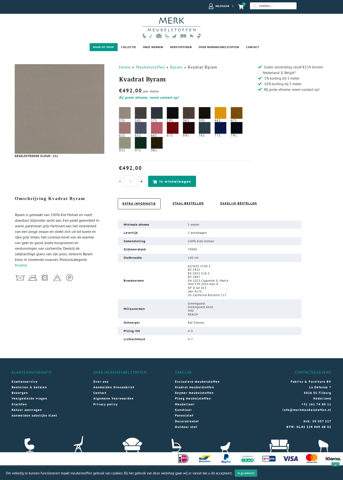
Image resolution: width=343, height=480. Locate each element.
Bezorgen (20, 393)
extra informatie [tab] (139, 204)
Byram (176, 67)
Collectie (128, 47)
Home (125, 67)
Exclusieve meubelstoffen (197, 382)
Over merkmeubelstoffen (219, 47)
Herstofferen (181, 47)
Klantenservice (25, 382)
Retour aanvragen (27, 410)
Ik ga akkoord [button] (246, 473)
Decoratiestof (187, 421)
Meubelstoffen (150, 67)
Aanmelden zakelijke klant (34, 415)
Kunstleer (183, 410)
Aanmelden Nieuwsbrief (113, 387)
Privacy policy (105, 404)
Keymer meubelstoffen (194, 393)
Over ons (100, 382)
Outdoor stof (186, 427)
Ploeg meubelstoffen (193, 398)
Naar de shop (103, 47)
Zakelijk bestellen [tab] (238, 203)
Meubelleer (185, 404)
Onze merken (153, 47)
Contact (252, 47)
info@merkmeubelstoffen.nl (307, 410)
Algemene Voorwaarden (113, 398)
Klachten (19, 404)
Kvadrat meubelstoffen (194, 387)
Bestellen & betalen (29, 387)
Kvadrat (21, 265)
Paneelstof (184, 415)
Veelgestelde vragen (29, 398)
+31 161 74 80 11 (316, 404)
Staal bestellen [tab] (188, 203)
